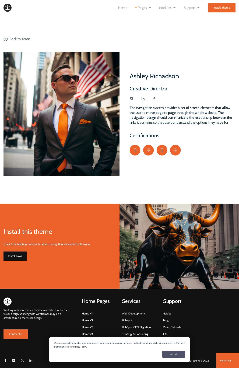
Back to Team (19, 39)
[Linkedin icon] (31, 360)
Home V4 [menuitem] (87, 334)
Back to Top (225, 360)
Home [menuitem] (122, 8)
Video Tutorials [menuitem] (172, 327)
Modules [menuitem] (165, 8)
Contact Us (15, 334)
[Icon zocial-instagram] (131, 98)
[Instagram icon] (14, 360)
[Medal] (135, 150)
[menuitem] (96, 301)
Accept (173, 354)
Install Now (15, 256)
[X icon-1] (22, 360)
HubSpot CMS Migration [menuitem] (136, 327)
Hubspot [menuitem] (127, 320)
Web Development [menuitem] (133, 313)
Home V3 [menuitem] (87, 327)
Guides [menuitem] (167, 313)
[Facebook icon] (5, 360)
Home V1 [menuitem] (87, 313)
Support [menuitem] (189, 8)
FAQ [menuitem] (165, 334)
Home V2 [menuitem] (87, 320)
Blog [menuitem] (165, 320)
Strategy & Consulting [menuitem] (135, 334)
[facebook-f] (154, 98)
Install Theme (221, 7)
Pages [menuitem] (142, 8)
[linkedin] (143, 98)
